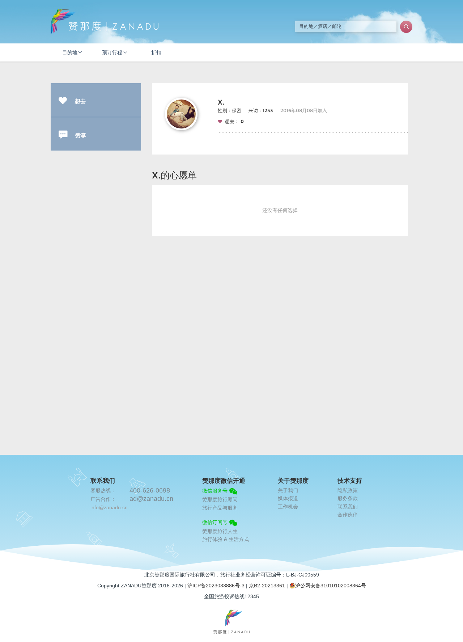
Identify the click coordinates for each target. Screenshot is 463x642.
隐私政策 (347, 490)
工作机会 (288, 507)
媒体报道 (288, 498)
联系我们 (347, 507)
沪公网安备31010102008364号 (330, 585)
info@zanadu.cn (109, 507)
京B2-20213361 (267, 585)
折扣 (156, 52)
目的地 (69, 52)
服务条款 (347, 498)
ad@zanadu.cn (151, 498)
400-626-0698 (149, 490)
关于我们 (288, 490)
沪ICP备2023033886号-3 (216, 585)
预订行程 (112, 52)
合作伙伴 (347, 515)
